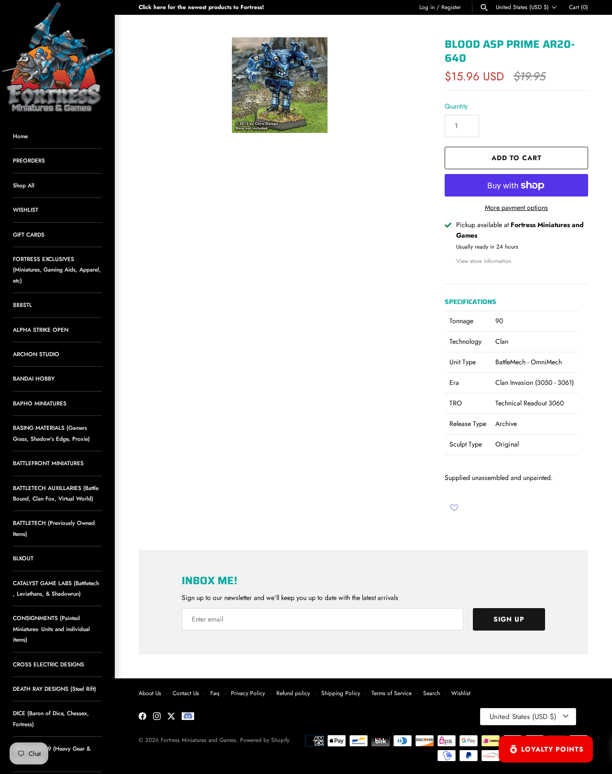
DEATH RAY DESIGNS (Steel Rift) (54, 689)
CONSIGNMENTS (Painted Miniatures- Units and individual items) (51, 628)
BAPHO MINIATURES (39, 403)
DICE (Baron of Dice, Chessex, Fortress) (51, 718)
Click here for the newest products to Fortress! (201, 7)
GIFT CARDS (28, 234)
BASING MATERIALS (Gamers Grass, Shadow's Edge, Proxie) (51, 433)
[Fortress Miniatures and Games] (57, 57)
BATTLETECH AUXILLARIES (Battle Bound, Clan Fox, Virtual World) (55, 493)
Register (451, 7)
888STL (22, 305)
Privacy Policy (248, 693)
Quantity (456, 106)
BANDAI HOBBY (34, 378)
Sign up (509, 619)
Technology (465, 341)
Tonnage (461, 321)
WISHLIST (25, 210)
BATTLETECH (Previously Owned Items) (54, 528)
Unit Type (462, 362)
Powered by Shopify (264, 740)
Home (20, 136)
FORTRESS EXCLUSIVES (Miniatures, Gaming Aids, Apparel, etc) (57, 269)
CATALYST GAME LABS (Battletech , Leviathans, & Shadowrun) (56, 588)
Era (454, 382)
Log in (427, 7)
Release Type (467, 423)
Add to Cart (517, 158)
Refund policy (293, 693)
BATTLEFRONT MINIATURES (48, 463)
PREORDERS (29, 160)
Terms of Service (392, 693)
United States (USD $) (522, 7)
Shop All (23, 185)
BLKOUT (23, 558)
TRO (455, 403)
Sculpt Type (465, 444)
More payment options (516, 207)
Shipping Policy (340, 693)
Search (431, 693)
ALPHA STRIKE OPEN (40, 330)
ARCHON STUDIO (36, 354)
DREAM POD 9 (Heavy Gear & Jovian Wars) (51, 753)
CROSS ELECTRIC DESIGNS (48, 664)
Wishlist (460, 693)
